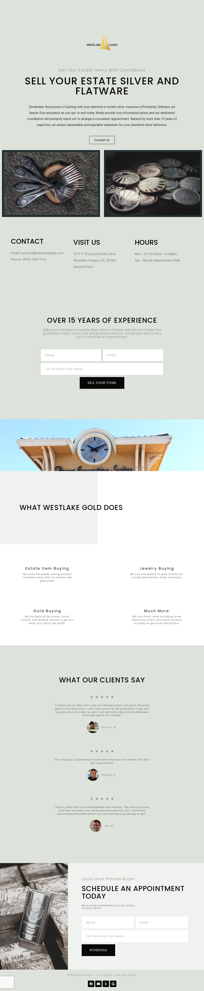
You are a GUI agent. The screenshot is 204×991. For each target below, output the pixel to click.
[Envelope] (98, 984)
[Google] (113, 984)
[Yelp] (106, 984)
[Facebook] (91, 984)
